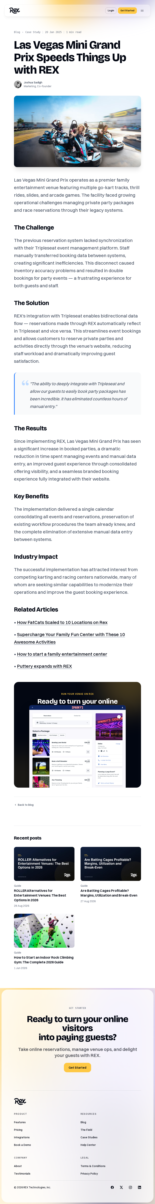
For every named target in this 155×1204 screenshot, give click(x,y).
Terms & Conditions (93, 1166)
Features (20, 1122)
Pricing (18, 1130)
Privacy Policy (89, 1173)
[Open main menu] (142, 10)
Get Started (127, 10)
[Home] (14, 11)
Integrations (22, 1137)
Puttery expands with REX (44, 666)
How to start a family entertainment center (62, 654)
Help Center (88, 1145)
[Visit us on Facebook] (112, 1187)
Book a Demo (22, 1145)
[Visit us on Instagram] (130, 1187)
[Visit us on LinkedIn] (139, 1187)
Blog (17, 32)
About (18, 1166)
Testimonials (22, 1173)
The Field (86, 1130)
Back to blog (25, 805)
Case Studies (89, 1137)
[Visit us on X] (121, 1187)
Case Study (32, 32)
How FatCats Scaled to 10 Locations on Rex (62, 622)
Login (111, 10)
